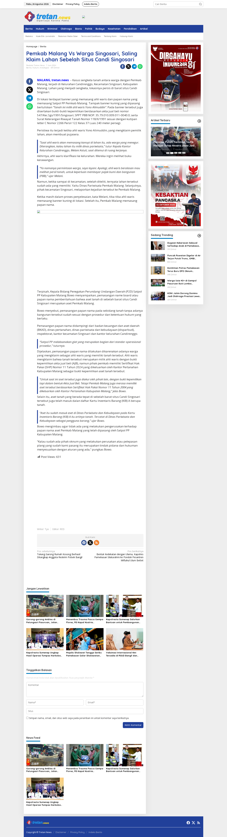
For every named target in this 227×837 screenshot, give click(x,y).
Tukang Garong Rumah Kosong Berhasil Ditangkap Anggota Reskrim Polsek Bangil (59, 554)
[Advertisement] (90, 491)
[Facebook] (84, 542)
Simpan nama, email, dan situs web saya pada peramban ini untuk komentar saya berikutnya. (79, 718)
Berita (29, 68)
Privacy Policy (77, 832)
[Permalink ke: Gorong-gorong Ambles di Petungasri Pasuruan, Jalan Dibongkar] (45, 605)
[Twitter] (90, 542)
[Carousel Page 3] (175, 153)
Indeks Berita (95, 832)
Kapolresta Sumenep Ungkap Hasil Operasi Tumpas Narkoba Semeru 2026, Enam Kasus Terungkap (43, 654)
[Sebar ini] (122, 66)
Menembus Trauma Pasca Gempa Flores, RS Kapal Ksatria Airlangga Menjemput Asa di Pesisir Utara (84, 621)
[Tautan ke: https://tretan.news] (199, 236)
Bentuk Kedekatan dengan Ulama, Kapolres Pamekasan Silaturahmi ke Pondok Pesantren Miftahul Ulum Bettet (118, 556)
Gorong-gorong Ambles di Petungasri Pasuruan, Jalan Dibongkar (41, 621)
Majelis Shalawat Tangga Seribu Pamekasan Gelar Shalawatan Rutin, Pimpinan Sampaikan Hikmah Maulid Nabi (84, 654)
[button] (200, 4)
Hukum (35, 68)
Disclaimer (61, 832)
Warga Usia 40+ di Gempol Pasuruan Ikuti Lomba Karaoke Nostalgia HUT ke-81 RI (183, 282)
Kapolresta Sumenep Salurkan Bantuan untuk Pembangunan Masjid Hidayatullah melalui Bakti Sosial (124, 621)
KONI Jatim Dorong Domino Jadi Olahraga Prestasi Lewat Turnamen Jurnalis (183, 295)
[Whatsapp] (140, 66)
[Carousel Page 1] (168, 153)
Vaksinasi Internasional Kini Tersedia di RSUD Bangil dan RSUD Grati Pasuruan (121, 654)
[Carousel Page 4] (179, 153)
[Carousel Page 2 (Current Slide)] (171, 153)
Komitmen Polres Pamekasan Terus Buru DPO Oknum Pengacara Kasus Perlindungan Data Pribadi (183, 270)
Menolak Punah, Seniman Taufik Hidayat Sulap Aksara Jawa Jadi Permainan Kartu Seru (174, 143)
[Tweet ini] (128, 66)
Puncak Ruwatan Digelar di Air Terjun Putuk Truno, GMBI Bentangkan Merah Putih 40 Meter (184, 257)
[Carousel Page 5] (183, 153)
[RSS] (96, 542)
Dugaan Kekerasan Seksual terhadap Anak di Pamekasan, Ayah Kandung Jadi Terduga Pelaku (184, 244)
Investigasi (44, 68)
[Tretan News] (47, 16)
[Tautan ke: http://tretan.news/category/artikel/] (199, 121)
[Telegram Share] (134, 66)
